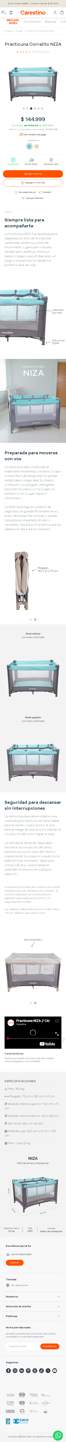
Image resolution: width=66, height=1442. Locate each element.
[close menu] (3, 12)
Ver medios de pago (35, 135)
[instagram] (15, 1370)
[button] (33, 581)
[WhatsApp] (57, 1435)
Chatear (14, 1263)
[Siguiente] (63, 1040)
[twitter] (48, 1370)
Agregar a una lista (35, 183)
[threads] (34, 1370)
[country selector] (11, 12)
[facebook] (8, 1370)
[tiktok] (41, 1370)
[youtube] (54, 1370)
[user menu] (55, 12)
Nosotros (12, 1296)
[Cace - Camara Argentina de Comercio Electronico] (20, 1421)
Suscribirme (49, 1346)
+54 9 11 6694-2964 (21, 1254)
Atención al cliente (18, 1306)
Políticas (11, 1316)
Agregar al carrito (33, 174)
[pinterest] (28, 1370)
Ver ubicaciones (19, 1285)
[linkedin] (21, 1370)
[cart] (62, 12)
